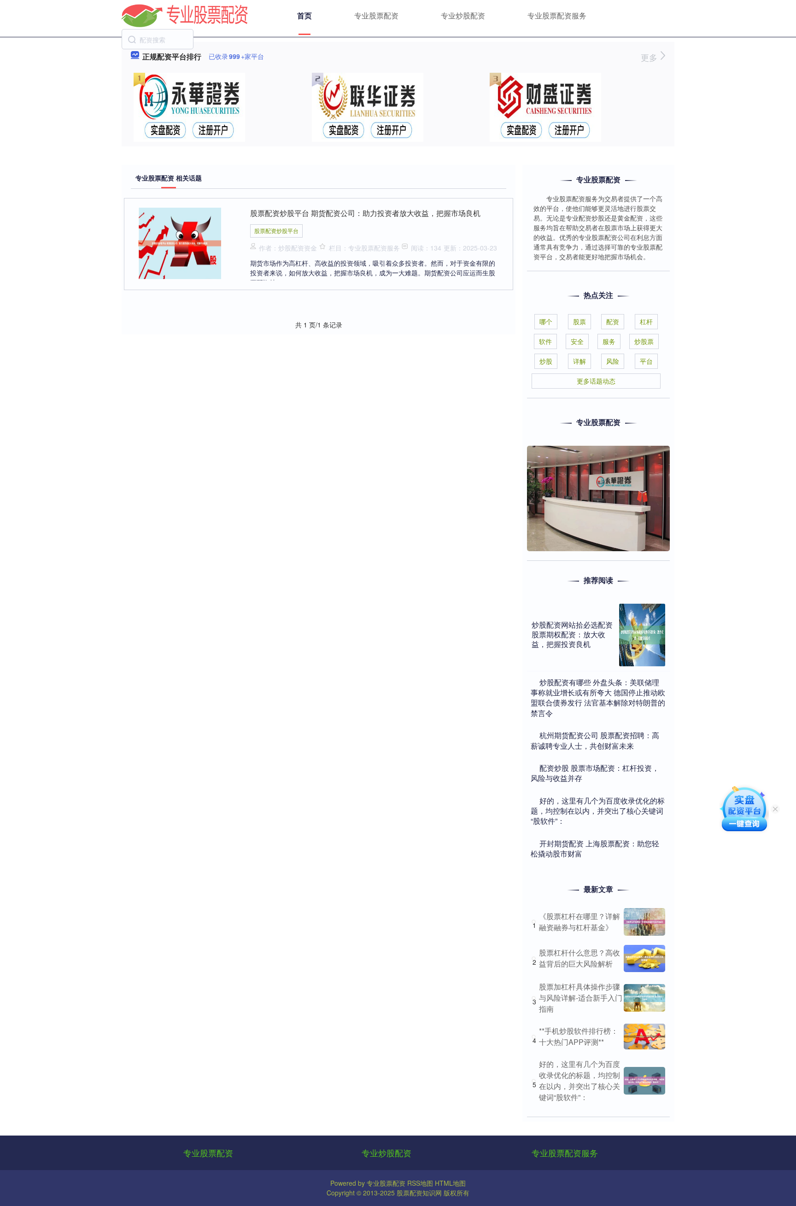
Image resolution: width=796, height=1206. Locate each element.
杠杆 (646, 321)
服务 (609, 341)
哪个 (545, 321)
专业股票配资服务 (556, 15)
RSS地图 (420, 1183)
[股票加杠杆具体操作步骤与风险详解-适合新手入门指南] (644, 998)
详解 (579, 361)
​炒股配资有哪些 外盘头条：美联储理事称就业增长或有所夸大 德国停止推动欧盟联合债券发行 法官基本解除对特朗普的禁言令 (598, 697)
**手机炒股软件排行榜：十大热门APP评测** (578, 1036)
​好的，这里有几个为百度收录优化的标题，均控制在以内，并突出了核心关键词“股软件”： (598, 811)
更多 (650, 57)
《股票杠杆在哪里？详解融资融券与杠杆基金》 (579, 921)
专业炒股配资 (463, 15)
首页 (304, 15)
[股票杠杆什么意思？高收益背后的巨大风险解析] (644, 959)
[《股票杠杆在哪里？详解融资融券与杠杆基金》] (644, 922)
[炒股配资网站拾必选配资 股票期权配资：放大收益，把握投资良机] (642, 635)
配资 (612, 321)
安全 (577, 341)
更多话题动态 (596, 380)
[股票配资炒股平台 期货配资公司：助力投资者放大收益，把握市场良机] (179, 242)
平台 (646, 361)
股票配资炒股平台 (276, 230)
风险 (612, 361)
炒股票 (644, 341)
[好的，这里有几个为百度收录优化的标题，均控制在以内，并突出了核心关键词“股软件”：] (644, 1081)
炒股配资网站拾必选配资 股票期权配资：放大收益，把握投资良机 (572, 634)
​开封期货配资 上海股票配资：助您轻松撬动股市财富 (595, 848)
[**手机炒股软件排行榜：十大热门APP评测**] (644, 1036)
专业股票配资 (376, 15)
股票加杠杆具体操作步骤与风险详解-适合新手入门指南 (580, 997)
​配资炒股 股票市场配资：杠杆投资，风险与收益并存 (595, 773)
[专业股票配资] (185, 14)
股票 (579, 321)
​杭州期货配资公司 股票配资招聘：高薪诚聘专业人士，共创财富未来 (595, 740)
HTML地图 (450, 1183)
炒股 (545, 361)
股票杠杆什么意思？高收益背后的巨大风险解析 (579, 958)
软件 (545, 341)
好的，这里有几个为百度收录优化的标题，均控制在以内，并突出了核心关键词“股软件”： (579, 1080)
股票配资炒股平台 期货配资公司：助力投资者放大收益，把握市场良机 (365, 213)
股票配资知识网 (419, 1192)
